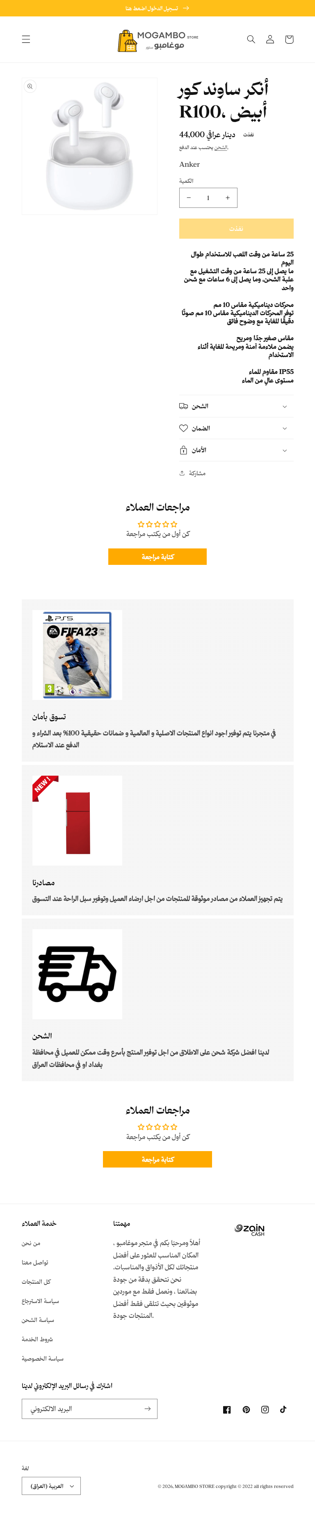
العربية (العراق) (47, 1485)
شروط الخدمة (37, 1339)
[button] (25, 39)
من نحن (31, 1243)
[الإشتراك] (147, 1409)
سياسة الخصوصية (43, 1358)
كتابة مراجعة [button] (157, 557)
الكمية (186, 180)
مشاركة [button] (197, 473)
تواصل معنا (35, 1262)
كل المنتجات (36, 1281)
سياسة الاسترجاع (40, 1301)
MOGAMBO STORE (195, 1486)
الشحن (221, 147)
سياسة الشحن (38, 1320)
